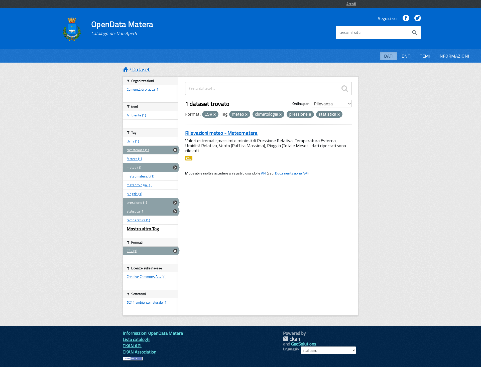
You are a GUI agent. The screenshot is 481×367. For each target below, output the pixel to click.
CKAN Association (139, 351)
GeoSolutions (303, 343)
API (263, 173)
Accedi (351, 3)
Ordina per (300, 103)
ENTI (407, 56)
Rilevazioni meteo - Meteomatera (221, 133)
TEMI (425, 56)
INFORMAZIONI (453, 56)
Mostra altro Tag (143, 228)
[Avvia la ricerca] (414, 32)
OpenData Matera (122, 28)
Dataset (141, 69)
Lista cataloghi (136, 339)
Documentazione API (291, 173)
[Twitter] (417, 18)
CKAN (291, 338)
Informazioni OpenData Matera (153, 333)
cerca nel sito (349, 32)
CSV (188, 158)
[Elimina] (214, 115)
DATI (389, 56)
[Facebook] (406, 18)
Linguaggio (291, 348)
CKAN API (132, 345)
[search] (344, 88)
